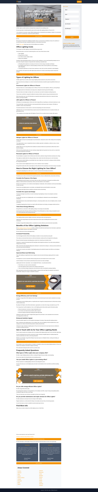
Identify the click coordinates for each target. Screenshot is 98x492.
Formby (40, 478)
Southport (41, 485)
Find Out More (38, 134)
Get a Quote (38, 20)
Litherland (41, 470)
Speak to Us (39, 293)
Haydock (31, 436)
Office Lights (21, 44)
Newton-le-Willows (21, 477)
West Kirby (41, 483)
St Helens (18, 436)
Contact (79, 1)
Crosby (40, 473)
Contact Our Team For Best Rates (39, 74)
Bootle (19, 482)
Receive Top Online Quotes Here (38, 439)
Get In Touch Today (38, 36)
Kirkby (25, 436)
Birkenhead (41, 472)
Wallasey (41, 477)
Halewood (22, 436)
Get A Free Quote (39, 463)
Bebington (41, 475)
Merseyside (20, 480)
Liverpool (19, 479)
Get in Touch (39, 173)
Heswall (40, 480)
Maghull (19, 484)
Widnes (28, 436)
